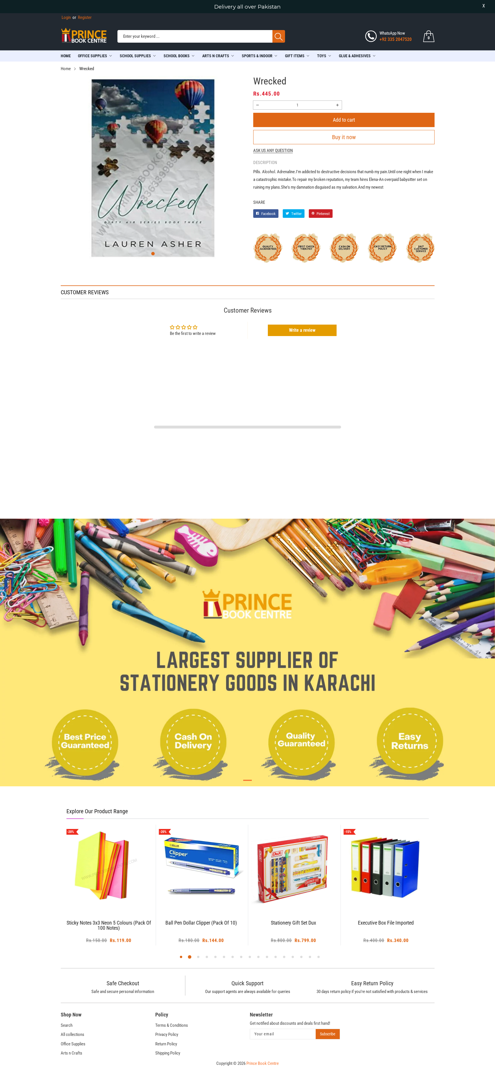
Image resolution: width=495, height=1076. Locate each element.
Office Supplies (92, 56)
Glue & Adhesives (355, 56)
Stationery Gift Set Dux (293, 923)
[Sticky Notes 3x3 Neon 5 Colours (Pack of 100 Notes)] (109, 867)
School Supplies (135, 56)
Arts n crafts (215, 56)
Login (66, 17)
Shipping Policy (167, 1053)
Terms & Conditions (171, 1025)
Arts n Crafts (71, 1053)
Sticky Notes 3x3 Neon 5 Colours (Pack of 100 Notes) (108, 925)
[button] (153, 253)
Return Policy (166, 1044)
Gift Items (295, 56)
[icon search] (278, 36)
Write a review (302, 330)
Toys (321, 56)
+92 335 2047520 (396, 39)
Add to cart (344, 120)
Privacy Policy (166, 1034)
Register (82, 17)
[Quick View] (116, 893)
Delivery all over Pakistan (247, 6)
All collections (72, 1034)
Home (66, 56)
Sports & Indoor (257, 56)
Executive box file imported (386, 923)
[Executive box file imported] (386, 867)
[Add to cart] (101, 898)
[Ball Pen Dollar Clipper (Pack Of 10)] (201, 867)
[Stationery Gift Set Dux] (293, 867)
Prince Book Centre (262, 1063)
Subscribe (327, 1034)
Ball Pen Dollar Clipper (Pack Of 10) (201, 923)
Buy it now (344, 137)
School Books (177, 56)
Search (66, 1025)
